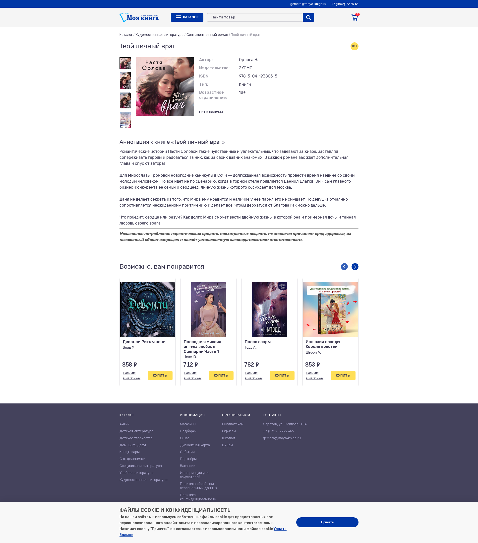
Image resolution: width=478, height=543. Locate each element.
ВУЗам (227, 445)
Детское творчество (136, 438)
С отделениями (132, 459)
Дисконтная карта (195, 445)
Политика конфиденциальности (198, 497)
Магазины (188, 424)
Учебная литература (137, 473)
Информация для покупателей (194, 475)
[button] (344, 266)
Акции (124, 424)
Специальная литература (141, 466)
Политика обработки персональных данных (198, 486)
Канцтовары (130, 452)
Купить (160, 375)
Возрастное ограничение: (213, 95)
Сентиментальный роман (207, 35)
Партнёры (188, 459)
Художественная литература (159, 35)
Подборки (188, 431)
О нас (184, 438)
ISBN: (204, 76)
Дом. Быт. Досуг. (133, 445)
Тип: (203, 84)
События (187, 452)
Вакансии (187, 466)
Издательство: (214, 68)
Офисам (229, 431)
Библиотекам (232, 424)
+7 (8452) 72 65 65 (344, 4)
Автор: (206, 59)
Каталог (126, 35)
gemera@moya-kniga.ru (308, 4)
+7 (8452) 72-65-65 (278, 431)
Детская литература (136, 431)
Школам (228, 438)
